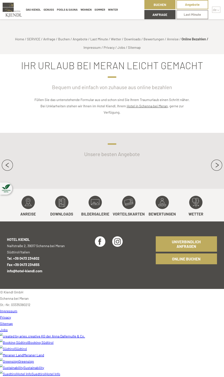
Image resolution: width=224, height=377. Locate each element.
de (215, 10)
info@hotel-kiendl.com (24, 271)
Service (33, 39)
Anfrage (159, 15)
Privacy (109, 47)
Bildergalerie (95, 214)
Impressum (92, 47)
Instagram (117, 241)
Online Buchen (186, 259)
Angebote (192, 4)
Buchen (160, 5)
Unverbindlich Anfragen (186, 244)
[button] (6, 188)
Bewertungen (154, 39)
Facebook (100, 241)
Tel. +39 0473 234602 (23, 258)
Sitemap (134, 47)
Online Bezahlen (193, 39)
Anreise (173, 39)
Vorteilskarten (129, 214)
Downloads (132, 39)
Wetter (116, 39)
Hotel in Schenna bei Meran (147, 106)
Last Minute (192, 14)
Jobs (121, 47)
